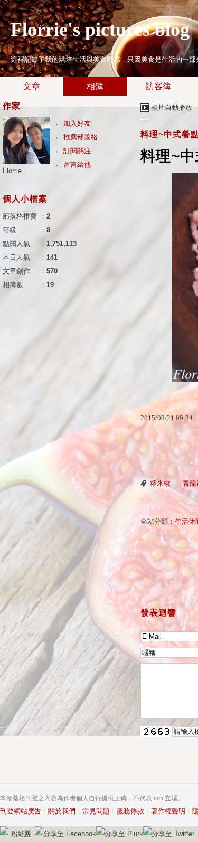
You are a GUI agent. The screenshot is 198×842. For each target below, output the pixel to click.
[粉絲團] (4, 830)
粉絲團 (21, 834)
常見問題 (96, 811)
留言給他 (77, 164)
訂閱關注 (77, 151)
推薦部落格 (80, 137)
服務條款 (130, 811)
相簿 (95, 86)
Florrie (12, 171)
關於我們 (62, 811)
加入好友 (77, 123)
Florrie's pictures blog (100, 29)
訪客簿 (158, 86)
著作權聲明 (168, 811)
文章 (31, 86)
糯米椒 (160, 483)
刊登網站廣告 (20, 811)
